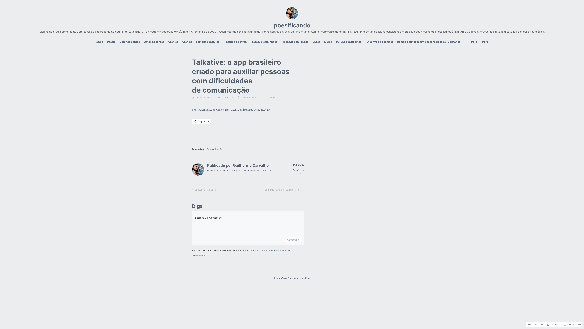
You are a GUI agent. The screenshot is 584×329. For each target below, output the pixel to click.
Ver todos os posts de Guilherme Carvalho (252, 170)
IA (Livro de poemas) (349, 41)
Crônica (173, 41)
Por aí (474, 41)
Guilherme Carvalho (204, 97)
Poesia (99, 41)
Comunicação (227, 97)
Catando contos (130, 41)
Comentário (293, 239)
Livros (316, 41)
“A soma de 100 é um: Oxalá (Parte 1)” (282, 190)
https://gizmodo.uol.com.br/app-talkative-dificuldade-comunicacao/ (231, 109)
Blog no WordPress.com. (286, 278)
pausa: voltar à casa (203, 190)
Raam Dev (304, 278)
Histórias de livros (207, 41)
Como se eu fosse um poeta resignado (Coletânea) (429, 41)
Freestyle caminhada (264, 41)
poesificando (292, 25)
